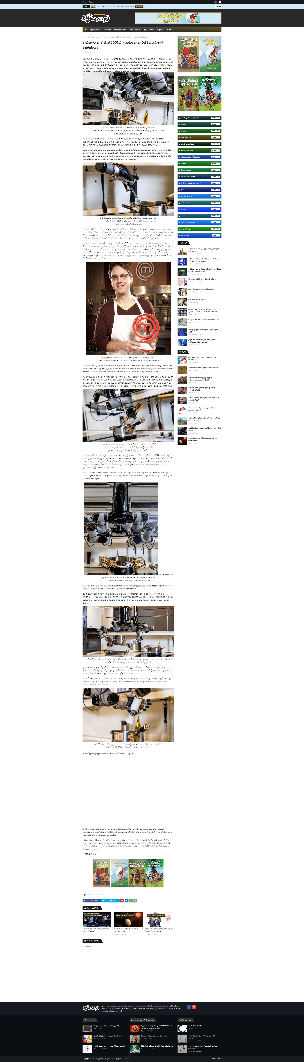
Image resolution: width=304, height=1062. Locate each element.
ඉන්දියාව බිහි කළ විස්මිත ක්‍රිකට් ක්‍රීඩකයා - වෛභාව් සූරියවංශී (202, 389)
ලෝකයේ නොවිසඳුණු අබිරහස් (197, 183)
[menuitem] (85, 29)
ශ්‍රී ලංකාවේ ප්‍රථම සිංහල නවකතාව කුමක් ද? (202, 279)
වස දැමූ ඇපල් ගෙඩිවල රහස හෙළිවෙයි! (106, 1026)
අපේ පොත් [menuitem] (107, 30)
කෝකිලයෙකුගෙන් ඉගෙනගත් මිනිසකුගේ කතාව (109, 1046)
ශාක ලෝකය (197, 235)
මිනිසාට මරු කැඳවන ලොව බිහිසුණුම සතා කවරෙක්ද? (114, 6)
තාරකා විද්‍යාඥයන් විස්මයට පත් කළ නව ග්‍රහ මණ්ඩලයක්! (128, 930)
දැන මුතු (197, 124)
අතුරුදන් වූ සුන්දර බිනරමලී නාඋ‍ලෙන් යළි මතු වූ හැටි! (204, 330)
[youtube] (219, 2)
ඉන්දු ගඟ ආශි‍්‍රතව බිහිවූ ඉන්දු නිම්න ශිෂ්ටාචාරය (203, 319)
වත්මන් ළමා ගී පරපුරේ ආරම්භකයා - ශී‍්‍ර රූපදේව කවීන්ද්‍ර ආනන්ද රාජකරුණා (204, 260)
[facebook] (215, 2)
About (91, 2)
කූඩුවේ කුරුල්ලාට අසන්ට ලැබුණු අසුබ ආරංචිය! (108, 1036)
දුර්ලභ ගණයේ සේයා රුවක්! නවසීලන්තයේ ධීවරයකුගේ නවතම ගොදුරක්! (202, 341)
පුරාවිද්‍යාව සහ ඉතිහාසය (197, 177)
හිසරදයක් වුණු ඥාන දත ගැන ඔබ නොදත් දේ (155, 1036)
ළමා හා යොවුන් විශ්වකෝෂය (197, 157)
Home (85, 2)
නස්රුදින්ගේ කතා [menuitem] (120, 30)
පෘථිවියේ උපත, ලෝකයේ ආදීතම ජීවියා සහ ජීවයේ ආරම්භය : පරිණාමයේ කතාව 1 (204, 270)
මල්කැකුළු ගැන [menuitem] (95, 30)
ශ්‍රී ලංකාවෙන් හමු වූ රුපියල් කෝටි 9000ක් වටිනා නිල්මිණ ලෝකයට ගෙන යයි (156, 1027)
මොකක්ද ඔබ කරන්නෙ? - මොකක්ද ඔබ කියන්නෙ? (201, 1037)
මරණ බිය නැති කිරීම (195, 1026)
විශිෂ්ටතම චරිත (197, 137)
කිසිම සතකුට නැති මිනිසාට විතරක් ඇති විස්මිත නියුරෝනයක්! (159, 930)
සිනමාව (197, 216)
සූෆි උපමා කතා (197, 229)
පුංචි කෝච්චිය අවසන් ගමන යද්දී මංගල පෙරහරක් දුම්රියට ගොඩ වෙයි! (204, 419)
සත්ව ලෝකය (197, 203)
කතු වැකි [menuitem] (160, 30)
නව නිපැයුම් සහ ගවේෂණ (96, 37)
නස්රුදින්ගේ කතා (197, 150)
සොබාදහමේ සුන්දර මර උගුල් (197, 299)
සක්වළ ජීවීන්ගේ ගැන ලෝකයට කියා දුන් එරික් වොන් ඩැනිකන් (203, 399)
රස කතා (197, 164)
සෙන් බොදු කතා (197, 196)
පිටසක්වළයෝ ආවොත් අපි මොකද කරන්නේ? (203, 367)
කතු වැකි (197, 131)
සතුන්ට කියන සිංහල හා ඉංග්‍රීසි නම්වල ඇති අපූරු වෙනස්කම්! (203, 250)
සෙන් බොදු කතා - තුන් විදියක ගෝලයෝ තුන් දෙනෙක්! (202, 1047)
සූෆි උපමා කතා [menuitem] (149, 30)
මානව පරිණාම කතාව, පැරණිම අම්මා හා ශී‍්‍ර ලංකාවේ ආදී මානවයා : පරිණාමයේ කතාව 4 (202, 310)
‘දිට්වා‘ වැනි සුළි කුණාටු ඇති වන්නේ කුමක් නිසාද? (157, 1046)
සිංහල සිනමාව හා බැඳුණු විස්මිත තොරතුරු (201, 289)
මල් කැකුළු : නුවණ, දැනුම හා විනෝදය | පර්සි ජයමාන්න (111, 1059)
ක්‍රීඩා (197, 190)
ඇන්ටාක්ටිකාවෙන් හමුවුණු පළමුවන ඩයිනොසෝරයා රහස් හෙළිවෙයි (200, 378)
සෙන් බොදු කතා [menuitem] (135, 30)
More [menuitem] (169, 30)
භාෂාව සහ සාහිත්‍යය (197, 144)
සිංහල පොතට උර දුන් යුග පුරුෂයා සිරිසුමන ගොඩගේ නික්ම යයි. (202, 409)
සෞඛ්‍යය (197, 209)
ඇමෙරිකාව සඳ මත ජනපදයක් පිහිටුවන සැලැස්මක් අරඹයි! (96, 930)
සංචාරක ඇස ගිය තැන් (197, 222)
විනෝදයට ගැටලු (197, 170)
